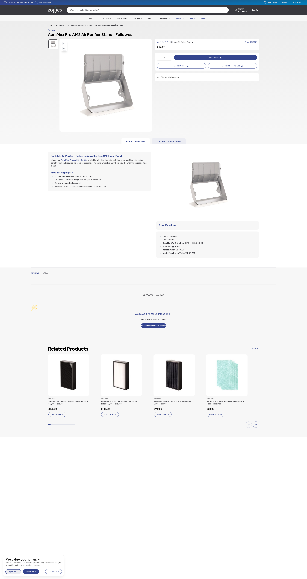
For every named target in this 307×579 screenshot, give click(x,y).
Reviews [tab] (35, 272)
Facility (137, 18)
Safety (150, 18)
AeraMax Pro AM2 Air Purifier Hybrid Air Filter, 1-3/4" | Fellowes (68, 402)
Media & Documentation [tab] (168, 141)
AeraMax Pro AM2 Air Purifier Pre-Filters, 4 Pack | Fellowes (226, 402)
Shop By (179, 18)
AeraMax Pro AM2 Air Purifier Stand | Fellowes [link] (105, 25)
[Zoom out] (64, 48)
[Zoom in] (64, 44)
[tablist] (153, 141)
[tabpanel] (153, 201)
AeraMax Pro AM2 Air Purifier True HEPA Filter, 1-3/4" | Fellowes (119, 402)
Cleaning (105, 18)
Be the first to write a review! (153, 326)
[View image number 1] (53, 44)
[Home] (55, 10)
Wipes (91, 18)
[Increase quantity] (169, 57)
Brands (203, 18)
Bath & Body (121, 18)
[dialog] (33, 565)
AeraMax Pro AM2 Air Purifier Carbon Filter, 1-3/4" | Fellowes (174, 402)
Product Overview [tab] (135, 141)
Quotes (285, 2)
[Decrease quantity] (159, 57)
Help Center (272, 2)
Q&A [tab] (45, 272)
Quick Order (298, 2)
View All (255, 348)
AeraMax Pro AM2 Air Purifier (74, 160)
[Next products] (256, 425)
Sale (191, 18)
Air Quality (164, 18)
